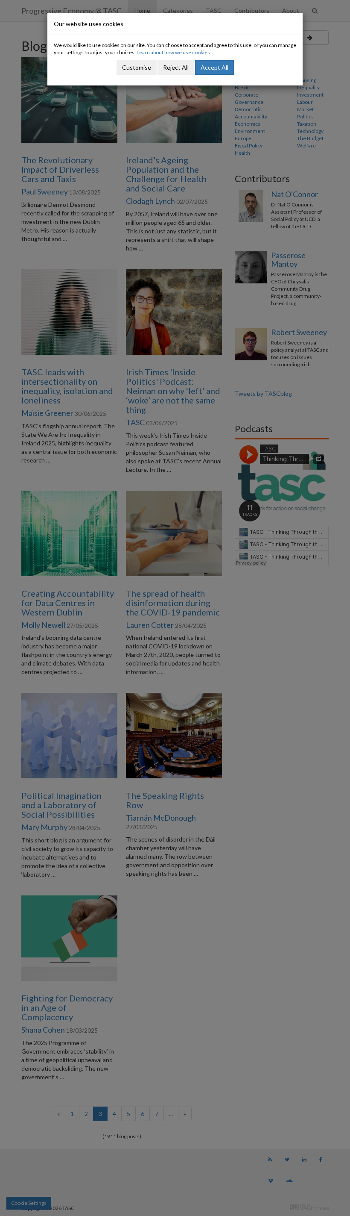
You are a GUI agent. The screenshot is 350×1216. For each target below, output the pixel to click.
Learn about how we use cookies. (174, 52)
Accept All (214, 67)
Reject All (176, 67)
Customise (136, 67)
